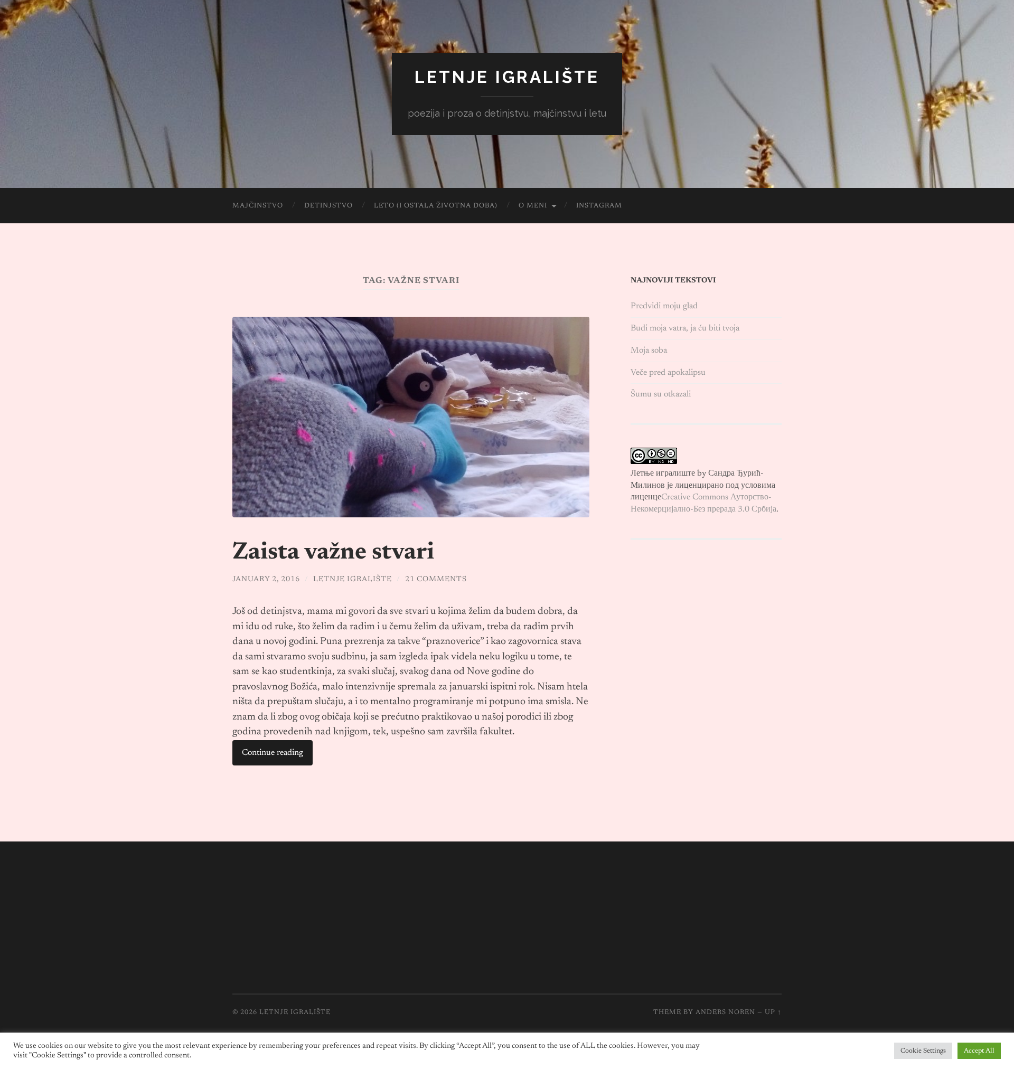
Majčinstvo (257, 205)
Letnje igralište (507, 77)
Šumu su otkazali (661, 394)
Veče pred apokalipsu (668, 372)
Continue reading (272, 753)
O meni (533, 205)
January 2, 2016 (266, 579)
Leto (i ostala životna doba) (435, 205)
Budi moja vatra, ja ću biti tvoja (685, 328)
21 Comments (436, 579)
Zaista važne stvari (333, 553)
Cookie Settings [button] (923, 1050)
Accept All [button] (979, 1050)
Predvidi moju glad (664, 306)
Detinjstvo (328, 205)
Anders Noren (725, 1012)
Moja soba (649, 350)
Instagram (599, 205)
